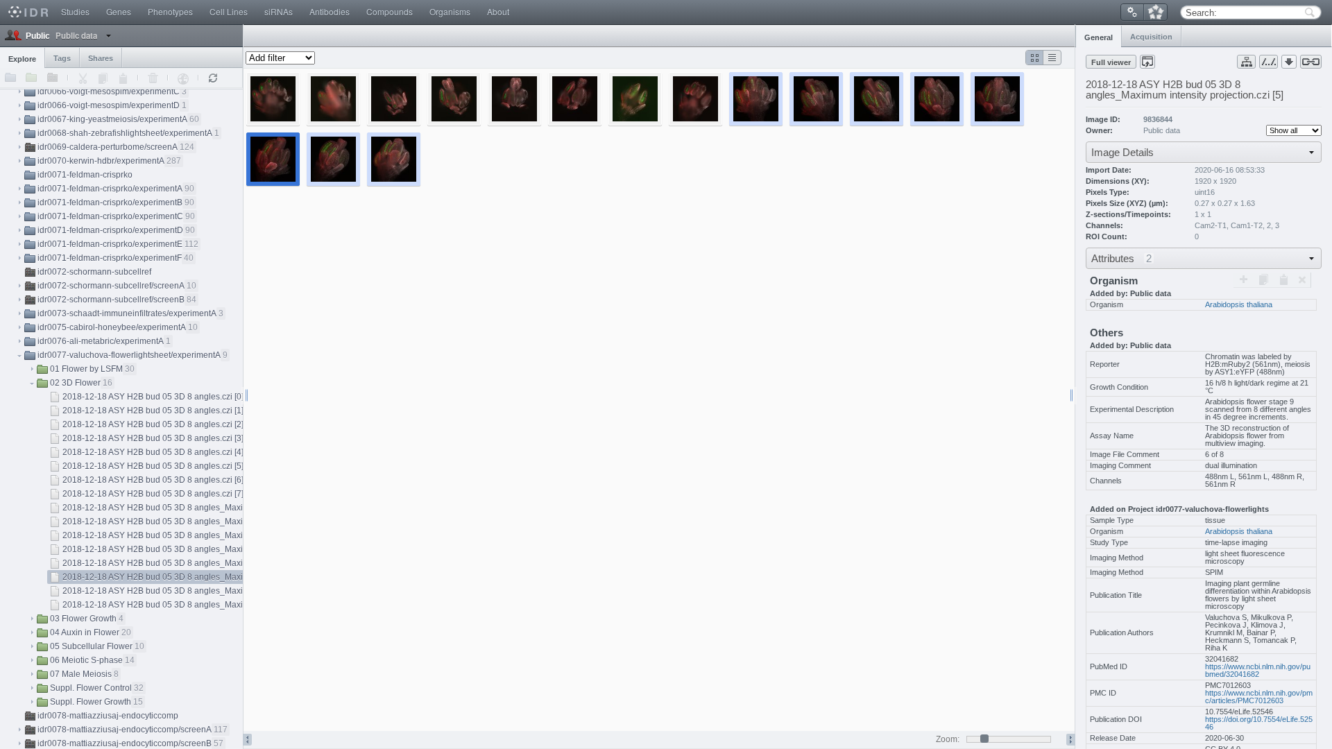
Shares (100, 58)
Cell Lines (229, 12)
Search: (1201, 12)
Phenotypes (170, 12)
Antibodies (329, 12)
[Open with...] (1147, 62)
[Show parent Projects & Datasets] (1246, 62)
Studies (75, 12)
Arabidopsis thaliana (1238, 304)
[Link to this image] (1311, 62)
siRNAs (278, 12)
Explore (22, 59)
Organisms (449, 12)
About (498, 12)
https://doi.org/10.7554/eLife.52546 (1259, 723)
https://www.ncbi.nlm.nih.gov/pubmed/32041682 (1257, 670)
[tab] (1098, 36)
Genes (118, 12)
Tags (62, 58)
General (1098, 37)
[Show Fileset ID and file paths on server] (1268, 62)
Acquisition (1151, 37)
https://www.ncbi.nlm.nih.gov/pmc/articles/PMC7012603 (1259, 697)
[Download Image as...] (1289, 62)
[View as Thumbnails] (1034, 57)
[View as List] (1052, 57)
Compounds (389, 12)
